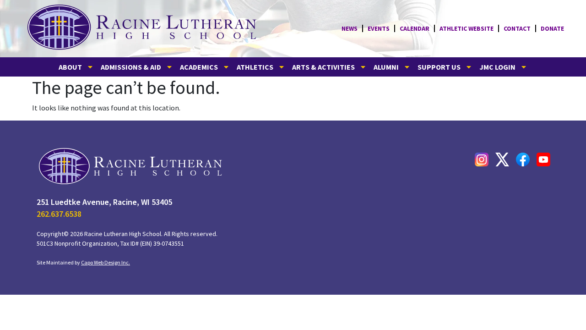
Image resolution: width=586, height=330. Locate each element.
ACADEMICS (199, 67)
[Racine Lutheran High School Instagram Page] (481, 159)
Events (379, 28)
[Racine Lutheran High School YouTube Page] (543, 159)
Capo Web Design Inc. (105, 262)
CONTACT (517, 28)
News (350, 28)
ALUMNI (386, 67)
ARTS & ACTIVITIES (323, 67)
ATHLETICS (255, 67)
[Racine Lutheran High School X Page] (502, 159)
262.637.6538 (59, 214)
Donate (552, 28)
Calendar (414, 28)
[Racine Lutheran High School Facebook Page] (523, 159)
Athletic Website (467, 28)
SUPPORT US (439, 67)
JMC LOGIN (497, 67)
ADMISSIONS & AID (131, 67)
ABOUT (70, 67)
